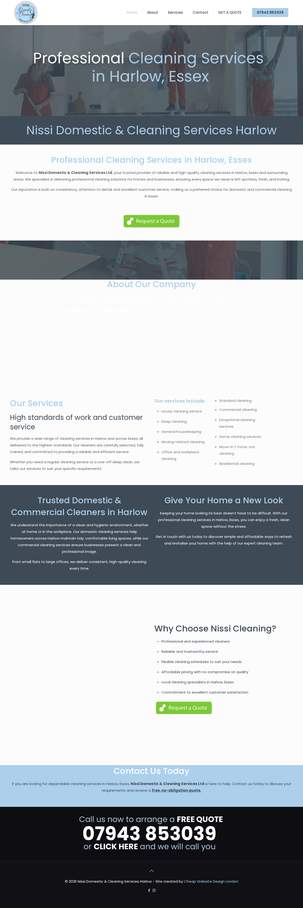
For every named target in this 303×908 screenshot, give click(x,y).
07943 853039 (270, 12)
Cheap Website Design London (211, 881)
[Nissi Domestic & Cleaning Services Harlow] (26, 12)
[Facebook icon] (149, 890)
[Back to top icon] (151, 871)
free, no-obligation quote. (176, 790)
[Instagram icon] (154, 890)
